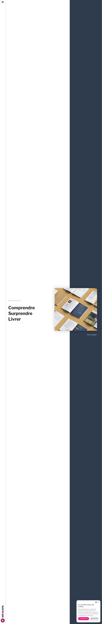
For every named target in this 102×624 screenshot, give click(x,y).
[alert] (88, 611)
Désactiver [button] (94, 618)
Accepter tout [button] (83, 618)
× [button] (98, 602)
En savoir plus (90, 615)
